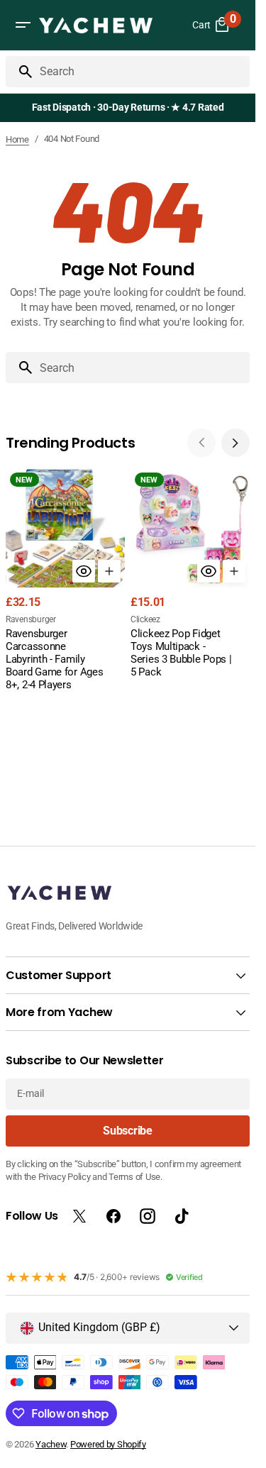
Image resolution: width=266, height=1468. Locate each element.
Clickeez (145, 619)
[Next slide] (235, 443)
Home (17, 139)
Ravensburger (31, 619)
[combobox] (142, 71)
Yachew (50, 1444)
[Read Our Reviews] (130, 108)
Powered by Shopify (108, 1444)
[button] (22, 25)
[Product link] (65, 580)
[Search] (20, 71)
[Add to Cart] (109, 571)
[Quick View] (83, 571)
